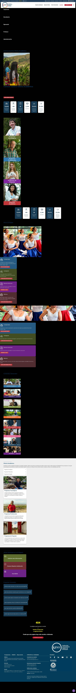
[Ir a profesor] (10, 34)
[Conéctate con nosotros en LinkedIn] (58, 657)
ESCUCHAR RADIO (5, 331)
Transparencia (7, 654)
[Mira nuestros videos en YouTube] (63, 657)
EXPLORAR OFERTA (8, 97)
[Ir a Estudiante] (10, 20)
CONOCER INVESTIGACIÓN (6, 278)
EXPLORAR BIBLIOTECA (6, 301)
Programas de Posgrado (8, 474)
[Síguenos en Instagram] (67, 657)
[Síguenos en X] (50, 657)
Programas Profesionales (8, 471)
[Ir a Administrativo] (10, 42)
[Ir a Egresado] (10, 27)
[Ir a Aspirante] (10, 12)
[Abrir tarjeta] (38, 311)
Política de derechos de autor (9, 658)
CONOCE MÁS (12, 126)
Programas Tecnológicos (8, 469)
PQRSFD (13, 654)
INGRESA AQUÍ (4, 289)
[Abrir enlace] (15, 558)
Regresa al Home (38, 637)
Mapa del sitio (20, 654)
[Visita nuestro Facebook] (54, 657)
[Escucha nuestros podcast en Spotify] (71, 657)
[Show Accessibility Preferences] (73, 690)
